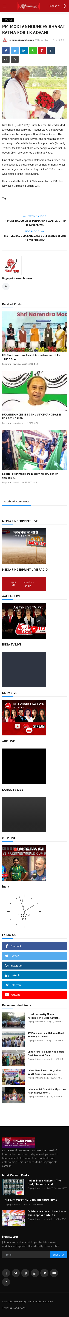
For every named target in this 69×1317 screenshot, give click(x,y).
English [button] (53, 6)
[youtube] (54, 1273)
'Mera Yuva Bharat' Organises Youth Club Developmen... (45, 1072)
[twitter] (16, 1273)
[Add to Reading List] (15, 59)
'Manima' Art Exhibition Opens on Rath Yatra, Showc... (47, 1091)
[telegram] (44, 1273)
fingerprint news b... (11, 364)
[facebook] (6, 1273)
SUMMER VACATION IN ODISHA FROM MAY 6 (31, 1200)
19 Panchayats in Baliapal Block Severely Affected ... (46, 1034)
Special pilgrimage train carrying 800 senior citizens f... (30, 475)
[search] (64, 6)
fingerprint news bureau (17, 278)
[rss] (6, 1282)
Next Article (32, 231)
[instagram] (25, 1273)
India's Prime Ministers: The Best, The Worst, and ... (44, 1182)
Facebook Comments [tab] (16, 501)
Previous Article (36, 216)
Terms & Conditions (13, 1308)
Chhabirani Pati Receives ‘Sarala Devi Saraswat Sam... (46, 1053)
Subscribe (59, 1254)
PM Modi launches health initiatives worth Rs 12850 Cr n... (31, 357)
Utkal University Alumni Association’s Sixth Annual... (43, 1016)
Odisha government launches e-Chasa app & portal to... (47, 1213)
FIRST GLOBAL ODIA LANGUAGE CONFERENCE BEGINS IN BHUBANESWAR (34, 237)
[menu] (4, 6)
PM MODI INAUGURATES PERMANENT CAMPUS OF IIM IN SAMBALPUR (34, 222)
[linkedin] (35, 1273)
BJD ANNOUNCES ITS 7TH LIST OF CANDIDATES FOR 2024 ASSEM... (32, 416)
